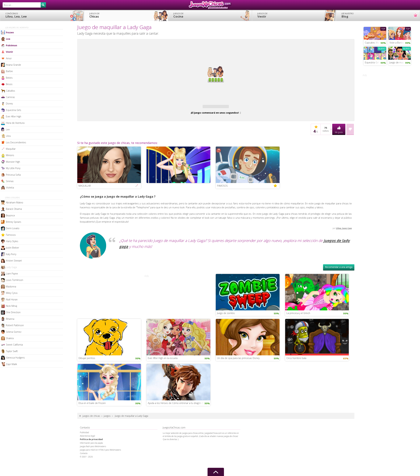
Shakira (10, 338)
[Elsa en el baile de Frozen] (109, 391)
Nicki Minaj (11, 305)
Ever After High (13, 116)
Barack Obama (14, 208)
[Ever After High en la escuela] (178, 346)
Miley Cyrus (12, 292)
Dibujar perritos (87, 367)
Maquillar (11, 148)
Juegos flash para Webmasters (93, 455)
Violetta (10, 187)
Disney (9, 103)
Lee (8, 129)
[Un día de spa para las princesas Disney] (248, 346)
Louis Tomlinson (14, 279)
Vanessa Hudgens (15, 357)
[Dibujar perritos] (109, 346)
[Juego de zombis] (248, 301)
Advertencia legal (87, 445)
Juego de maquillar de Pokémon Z (400, 62)
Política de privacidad (91, 448)
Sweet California (14, 344)
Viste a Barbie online (400, 42)
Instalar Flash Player (215, 52)
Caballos (10, 90)
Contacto (83, 462)
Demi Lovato (12, 228)
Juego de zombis (226, 322)
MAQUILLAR (85, 195)
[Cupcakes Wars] (375, 33)
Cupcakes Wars (373, 42)
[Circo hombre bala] (317, 346)
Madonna (11, 286)
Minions (10, 155)
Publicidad (84, 442)
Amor (9, 58)
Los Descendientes (16, 142)
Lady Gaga (11, 267)
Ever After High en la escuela (163, 367)
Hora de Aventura (15, 122)
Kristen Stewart (14, 260)
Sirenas (10, 181)
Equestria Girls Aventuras (375, 62)
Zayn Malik (11, 364)
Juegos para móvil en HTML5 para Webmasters (100, 459)
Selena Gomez (13, 331)
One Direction (13, 312)
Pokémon (11, 45)
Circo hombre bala (296, 367)
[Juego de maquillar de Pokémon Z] (399, 52)
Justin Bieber (12, 247)
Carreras (10, 97)
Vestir (262, 15)
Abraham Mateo (14, 202)
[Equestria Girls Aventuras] (375, 52)
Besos (9, 84)
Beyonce (10, 215)
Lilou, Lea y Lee (344, 237)
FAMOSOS (222, 195)
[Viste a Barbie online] (399, 33)
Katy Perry (11, 254)
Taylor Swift (12, 351)
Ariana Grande (13, 64)
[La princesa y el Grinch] (317, 301)
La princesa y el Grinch (298, 322)
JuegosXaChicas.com (210, 5)
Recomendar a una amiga (338, 276)
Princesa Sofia (13, 174)
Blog (347, 15)
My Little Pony (13, 168)
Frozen (10, 32)
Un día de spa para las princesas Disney (238, 367)
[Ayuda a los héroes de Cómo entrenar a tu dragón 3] (178, 391)
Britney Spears (13, 221)
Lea (8, 38)
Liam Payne (12, 273)
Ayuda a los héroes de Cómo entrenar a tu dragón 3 (175, 412)
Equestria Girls (13, 110)
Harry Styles (12, 241)
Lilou (8, 135)
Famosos (11, 234)
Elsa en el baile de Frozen (92, 412)
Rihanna (10, 318)
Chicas (94, 15)
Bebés (9, 77)
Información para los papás (91, 452)
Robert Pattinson (15, 325)
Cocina (178, 15)
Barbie (9, 71)
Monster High (13, 161)
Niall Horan (12, 299)
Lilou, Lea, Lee (16, 15)
